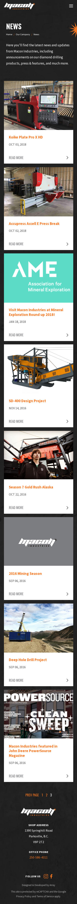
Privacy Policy (23, 896)
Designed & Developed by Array (38, 885)
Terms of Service (45, 896)
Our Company (23, 34)
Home (9, 34)
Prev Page (32, 794)
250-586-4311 (38, 857)
